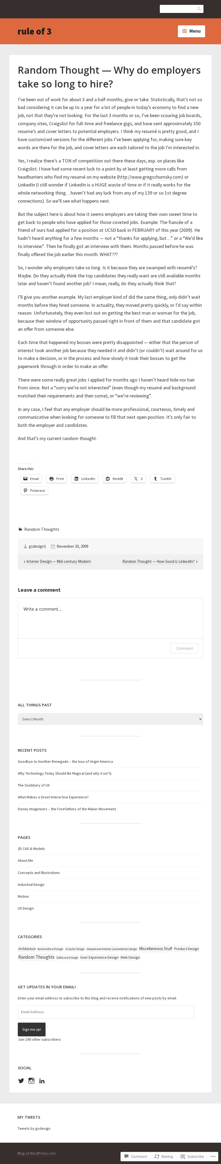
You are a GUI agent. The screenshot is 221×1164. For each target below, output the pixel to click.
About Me (25, 860)
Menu (195, 31)
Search (199, 8)
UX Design (26, 908)
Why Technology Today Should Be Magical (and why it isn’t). (65, 773)
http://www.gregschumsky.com (150, 177)
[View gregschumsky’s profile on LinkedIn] (42, 1080)
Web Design (130, 957)
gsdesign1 (37, 546)
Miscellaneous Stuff (155, 948)
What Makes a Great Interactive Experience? (53, 797)
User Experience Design (99, 957)
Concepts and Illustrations (39, 872)
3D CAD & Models (31, 848)
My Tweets (29, 1117)
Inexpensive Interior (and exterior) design (112, 949)
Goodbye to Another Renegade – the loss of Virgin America (65, 761)
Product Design (186, 948)
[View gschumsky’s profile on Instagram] (31, 1080)
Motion (23, 896)
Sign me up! (31, 1029)
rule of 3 (34, 31)
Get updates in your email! (47, 986)
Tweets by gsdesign (34, 1128)
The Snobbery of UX (34, 785)
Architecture (27, 949)
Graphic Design (75, 949)
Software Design (67, 957)
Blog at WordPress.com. (37, 1153)
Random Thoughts (41, 529)
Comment (184, 648)
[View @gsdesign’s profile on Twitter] (21, 1080)
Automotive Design (50, 949)
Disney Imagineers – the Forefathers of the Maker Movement (67, 808)
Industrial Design (31, 884)
